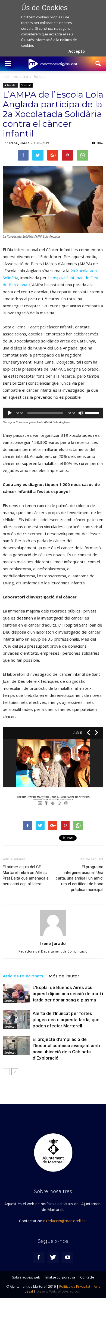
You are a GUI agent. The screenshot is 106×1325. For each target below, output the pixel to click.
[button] (98, 63)
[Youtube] (67, 1257)
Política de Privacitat (74, 1286)
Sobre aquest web (26, 1277)
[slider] (93, 412)
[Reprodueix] (10, 413)
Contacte (87, 1277)
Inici (6, 76)
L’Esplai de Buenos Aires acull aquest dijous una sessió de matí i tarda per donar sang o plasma (68, 994)
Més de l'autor (64, 975)
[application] (53, 413)
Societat (26, 85)
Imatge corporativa (60, 1277)
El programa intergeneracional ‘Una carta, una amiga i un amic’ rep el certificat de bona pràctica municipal (79, 878)
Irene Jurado (19, 143)
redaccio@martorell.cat (66, 1220)
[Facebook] (38, 1257)
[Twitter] (53, 1257)
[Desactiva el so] (81, 413)
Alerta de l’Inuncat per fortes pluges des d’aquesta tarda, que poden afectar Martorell (66, 1019)
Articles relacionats (23, 975)
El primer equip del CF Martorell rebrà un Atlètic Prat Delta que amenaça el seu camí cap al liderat (26, 875)
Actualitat (10, 85)
